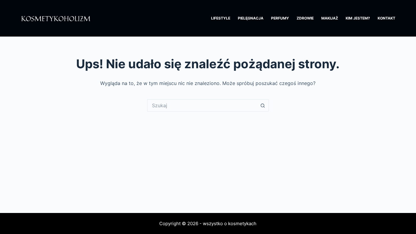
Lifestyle (220, 18)
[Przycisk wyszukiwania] (263, 105)
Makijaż (329, 18)
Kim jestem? (358, 18)
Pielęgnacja (250, 18)
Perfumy (280, 18)
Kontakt (386, 18)
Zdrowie (305, 18)
